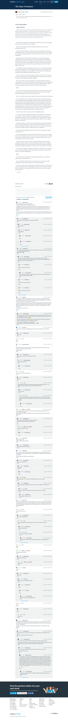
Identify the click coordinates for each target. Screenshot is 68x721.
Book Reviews (51, 700)
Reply (17, 215)
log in (25, 197)
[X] (51, 713)
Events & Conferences (33, 704)
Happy (20, 14)
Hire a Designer (13, 703)
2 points (21, 248)
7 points (21, 224)
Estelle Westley (24, 438)
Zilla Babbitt (24, 297)
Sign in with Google (21, 693)
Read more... (18, 214)
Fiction (17, 14)
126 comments (49, 12)
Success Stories (23, 706)
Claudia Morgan (25, 218)
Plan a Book (41, 703)
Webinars (31, 706)
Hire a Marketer (13, 704)
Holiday (24, 14)
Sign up (52, 1)
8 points (20, 297)
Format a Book (41, 704)
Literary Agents (52, 703)
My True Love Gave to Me (21, 17)
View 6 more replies (22, 294)
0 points (21, 520)
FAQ (10, 716)
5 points (21, 313)
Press (21, 703)
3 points (21, 256)
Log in (56, 1)
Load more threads (24, 246)
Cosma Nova (24, 327)
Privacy (16, 716)
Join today (13, 693)
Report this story (18, 186)
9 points (20, 202)
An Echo (24, 477)
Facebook (30, 693)
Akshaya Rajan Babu (25, 344)
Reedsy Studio (42, 700)
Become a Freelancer (23, 704)
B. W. (23, 338)
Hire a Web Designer (13, 709)
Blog (30, 700)
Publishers (51, 704)
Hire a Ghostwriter (13, 706)
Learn (44, 1)
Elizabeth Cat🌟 (25, 248)
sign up (21, 197)
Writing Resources (42, 706)
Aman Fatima (24, 500)
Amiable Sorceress (25, 620)
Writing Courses (32, 703)
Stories (40, 1)
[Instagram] (52, 713)
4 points (21, 218)
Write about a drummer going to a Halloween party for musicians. (37, 16)
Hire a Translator (13, 707)
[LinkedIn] (54, 713)
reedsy (15, 2)
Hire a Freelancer (13, 700)
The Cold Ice (24, 567)
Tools (48, 1)
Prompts (36, 1)
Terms (13, 716)
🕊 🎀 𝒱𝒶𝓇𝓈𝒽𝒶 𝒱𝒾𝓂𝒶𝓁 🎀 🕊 (26, 409)
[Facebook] (56, 713)
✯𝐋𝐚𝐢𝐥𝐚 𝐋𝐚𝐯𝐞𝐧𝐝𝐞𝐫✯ (25, 202)
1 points (21, 483)
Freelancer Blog (32, 707)
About (21, 700)
